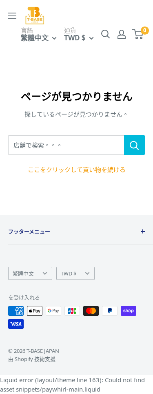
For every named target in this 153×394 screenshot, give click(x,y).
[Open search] (105, 34)
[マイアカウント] (122, 34)
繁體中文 (23, 273)
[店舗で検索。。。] (134, 145)
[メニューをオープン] (12, 16)
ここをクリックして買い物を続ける (77, 169)
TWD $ (68, 273)
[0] (138, 34)
